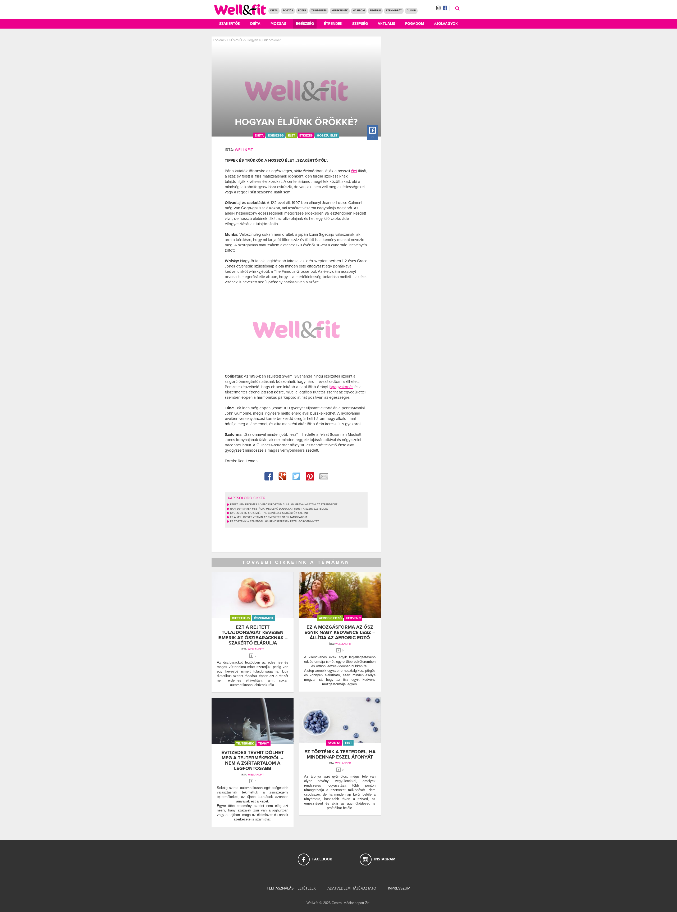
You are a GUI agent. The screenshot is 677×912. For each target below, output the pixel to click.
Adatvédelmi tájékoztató (351, 888)
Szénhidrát (394, 10)
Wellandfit (256, 649)
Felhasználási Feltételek (291, 888)
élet (291, 135)
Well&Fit (244, 149)
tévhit (263, 743)
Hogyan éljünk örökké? (264, 40)
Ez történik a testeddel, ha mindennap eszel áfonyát (340, 754)
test (348, 743)
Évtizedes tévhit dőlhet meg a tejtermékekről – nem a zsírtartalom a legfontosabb (252, 760)
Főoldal (218, 40)
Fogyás (288, 10)
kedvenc (353, 618)
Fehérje (375, 10)
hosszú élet (327, 135)
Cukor (411, 10)
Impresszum (399, 888)
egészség (276, 135)
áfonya (334, 743)
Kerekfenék (340, 10)
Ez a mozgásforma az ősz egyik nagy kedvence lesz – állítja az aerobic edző (339, 632)
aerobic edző (330, 618)
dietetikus (241, 618)
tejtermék (245, 743)
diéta (259, 135)
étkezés (306, 135)
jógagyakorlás (341, 386)
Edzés (302, 10)
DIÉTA (274, 10)
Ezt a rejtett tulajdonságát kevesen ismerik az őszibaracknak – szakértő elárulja (252, 635)
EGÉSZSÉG (235, 40)
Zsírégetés (319, 10)
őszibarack (263, 618)
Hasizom (359, 10)
